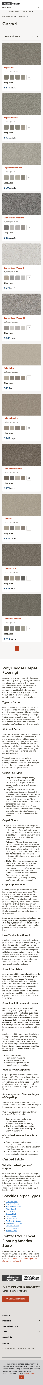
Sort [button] (33, 36)
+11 (29, 227)
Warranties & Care (10, 1326)
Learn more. (29, 1373)
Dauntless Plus (10, 568)
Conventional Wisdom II (14, 268)
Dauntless (8, 518)
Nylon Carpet (11, 1214)
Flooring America (7, 16)
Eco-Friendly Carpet (13, 1207)
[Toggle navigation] (39, 7)
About (5, 1332)
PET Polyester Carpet (14, 1224)
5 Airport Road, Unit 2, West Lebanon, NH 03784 (18, 1348)
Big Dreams (9, 67)
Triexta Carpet (11, 1231)
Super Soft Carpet (13, 1228)
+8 (29, 77)
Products (19, 16)
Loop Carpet (10, 1211)
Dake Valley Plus (11, 418)
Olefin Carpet (11, 1216)
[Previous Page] (13, 648)
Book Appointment (17, 1299)
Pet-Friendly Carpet (13, 1221)
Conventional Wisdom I (14, 218)
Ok (21, 1377)
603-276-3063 (7, 7)
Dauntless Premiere (12, 619)
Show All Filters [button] (11, 36)
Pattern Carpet (11, 1219)
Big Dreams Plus (11, 118)
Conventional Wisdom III (14, 318)
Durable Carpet (12, 1202)
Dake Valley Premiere (13, 468)
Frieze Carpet (11, 1209)
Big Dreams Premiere (13, 168)
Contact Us (7, 1337)
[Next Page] (30, 648)
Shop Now (8, 82)
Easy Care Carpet (12, 1204)
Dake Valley (9, 368)
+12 (29, 378)
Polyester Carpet (12, 1226)
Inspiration (6, 1321)
